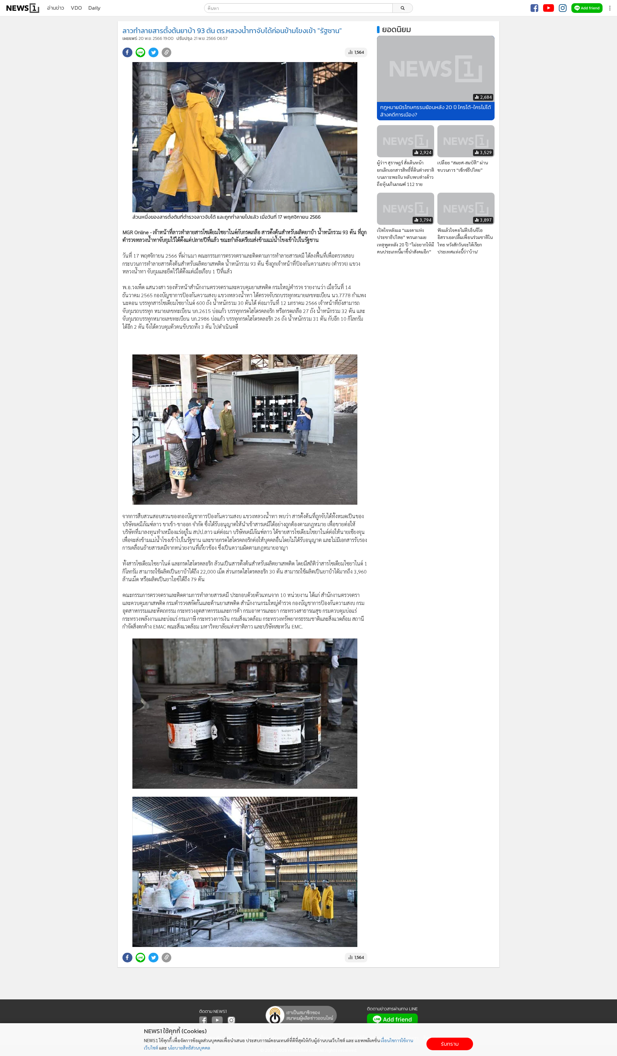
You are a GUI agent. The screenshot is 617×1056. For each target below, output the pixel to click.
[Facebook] (534, 8)
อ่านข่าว (55, 8)
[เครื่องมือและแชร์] (610, 8)
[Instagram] (563, 8)
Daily (94, 8)
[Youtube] (548, 8)
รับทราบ (450, 1044)
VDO (76, 8)
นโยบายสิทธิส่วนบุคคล (189, 1048)
